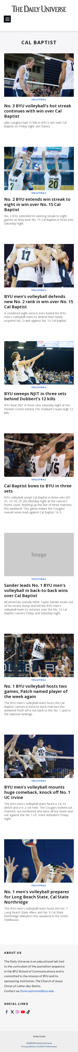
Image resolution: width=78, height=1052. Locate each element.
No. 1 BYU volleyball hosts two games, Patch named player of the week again (36, 691)
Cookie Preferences (47, 1046)
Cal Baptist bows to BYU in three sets (38, 488)
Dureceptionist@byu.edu (37, 991)
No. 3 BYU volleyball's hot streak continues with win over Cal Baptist (37, 111)
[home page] (39, 10)
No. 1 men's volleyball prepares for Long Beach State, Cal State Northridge (36, 897)
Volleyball (39, 99)
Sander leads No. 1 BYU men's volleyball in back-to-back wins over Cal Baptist (36, 590)
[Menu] (7, 19)
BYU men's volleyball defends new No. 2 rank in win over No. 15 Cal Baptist (38, 302)
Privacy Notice (28, 1046)
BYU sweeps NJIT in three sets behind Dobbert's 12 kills (35, 396)
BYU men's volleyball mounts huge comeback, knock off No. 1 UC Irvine (37, 792)
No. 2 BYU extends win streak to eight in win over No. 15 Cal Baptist (37, 204)
